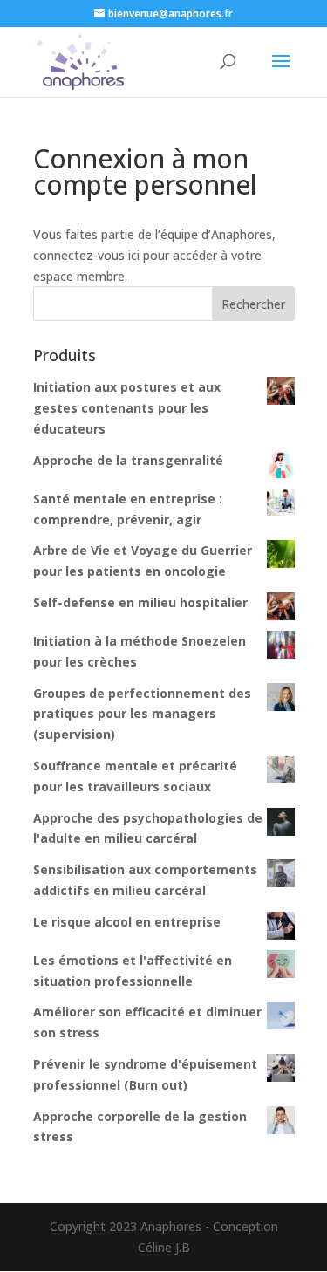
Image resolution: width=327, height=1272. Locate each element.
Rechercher (253, 304)
